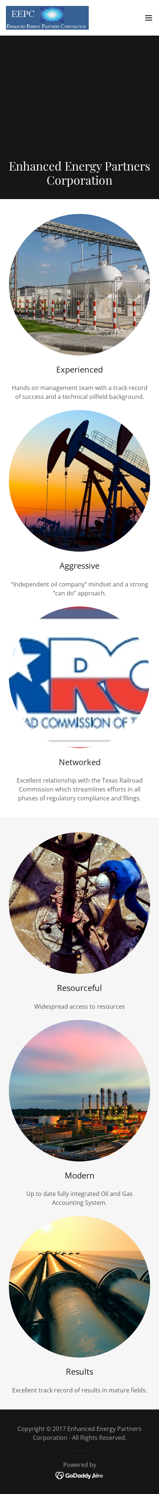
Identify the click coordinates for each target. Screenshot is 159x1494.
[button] (148, 17)
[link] (47, 18)
